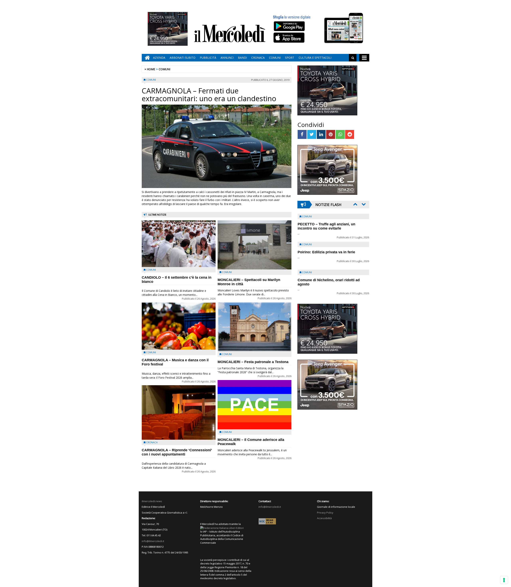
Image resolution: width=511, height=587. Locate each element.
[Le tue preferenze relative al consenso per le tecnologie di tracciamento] (504, 580)
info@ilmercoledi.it (153, 541)
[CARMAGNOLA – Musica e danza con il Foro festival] (179, 326)
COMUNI (275, 57)
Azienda (159, 57)
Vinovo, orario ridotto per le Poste (327, 224)
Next (363, 204)
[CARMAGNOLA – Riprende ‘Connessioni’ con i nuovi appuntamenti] (179, 412)
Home (151, 69)
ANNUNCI (227, 57)
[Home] (146, 57)
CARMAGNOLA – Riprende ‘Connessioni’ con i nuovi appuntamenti (177, 452)
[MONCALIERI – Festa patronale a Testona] (254, 326)
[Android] (289, 26)
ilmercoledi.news (152, 501)
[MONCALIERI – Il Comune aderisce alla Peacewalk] (254, 404)
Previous (355, 204)
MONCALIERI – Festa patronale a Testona (253, 362)
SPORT (289, 57)
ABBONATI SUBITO (182, 57)
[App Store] (289, 37)
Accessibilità (324, 518)
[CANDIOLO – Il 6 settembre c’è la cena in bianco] (179, 243)
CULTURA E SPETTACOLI (315, 57)
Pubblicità (208, 57)
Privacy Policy (325, 512)
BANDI (242, 57)
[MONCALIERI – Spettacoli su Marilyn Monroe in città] (254, 244)
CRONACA (258, 57)
